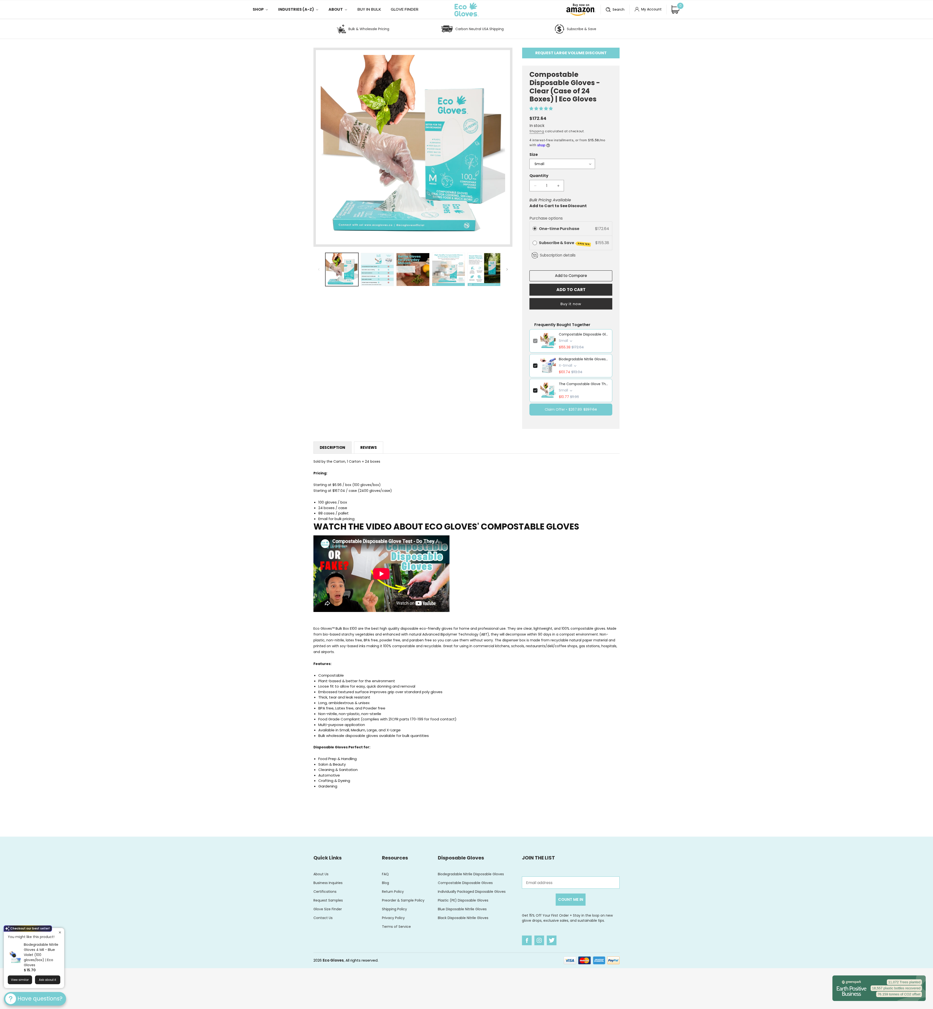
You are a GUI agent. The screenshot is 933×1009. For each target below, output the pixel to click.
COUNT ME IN (570, 899)
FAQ (385, 874)
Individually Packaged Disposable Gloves (472, 891)
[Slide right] (507, 269)
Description (332, 447)
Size (533, 154)
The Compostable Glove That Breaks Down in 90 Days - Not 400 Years (584, 383)
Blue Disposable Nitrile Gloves (462, 909)
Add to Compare (571, 275)
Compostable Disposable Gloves (465, 882)
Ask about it (47, 980)
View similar (20, 980)
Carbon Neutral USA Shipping (479, 29)
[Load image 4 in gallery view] (448, 269)
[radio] (535, 229)
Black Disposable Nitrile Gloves (463, 917)
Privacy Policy (393, 917)
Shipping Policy (394, 909)
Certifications (325, 891)
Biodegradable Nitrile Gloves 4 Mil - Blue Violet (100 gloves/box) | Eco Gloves (41, 954)
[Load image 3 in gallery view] (412, 269)
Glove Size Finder (327, 909)
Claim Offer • (571, 409)
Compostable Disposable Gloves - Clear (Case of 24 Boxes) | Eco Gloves (584, 334)
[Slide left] (318, 269)
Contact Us (323, 917)
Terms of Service (396, 926)
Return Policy (393, 891)
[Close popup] (60, 932)
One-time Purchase (559, 228)
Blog (385, 882)
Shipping (536, 131)
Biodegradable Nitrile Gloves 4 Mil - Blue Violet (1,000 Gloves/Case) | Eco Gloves (584, 359)
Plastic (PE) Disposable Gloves (463, 900)
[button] (265, 9)
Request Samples (328, 900)
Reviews (368, 447)
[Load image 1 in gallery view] (341, 269)
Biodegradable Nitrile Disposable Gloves (471, 874)
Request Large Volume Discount (571, 53)
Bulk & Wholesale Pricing (368, 29)
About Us (320, 874)
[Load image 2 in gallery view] (377, 269)
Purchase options (546, 218)
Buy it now (571, 303)
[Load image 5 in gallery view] (484, 269)
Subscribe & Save (581, 29)
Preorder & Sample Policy (403, 900)
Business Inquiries (328, 882)
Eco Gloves (333, 960)
